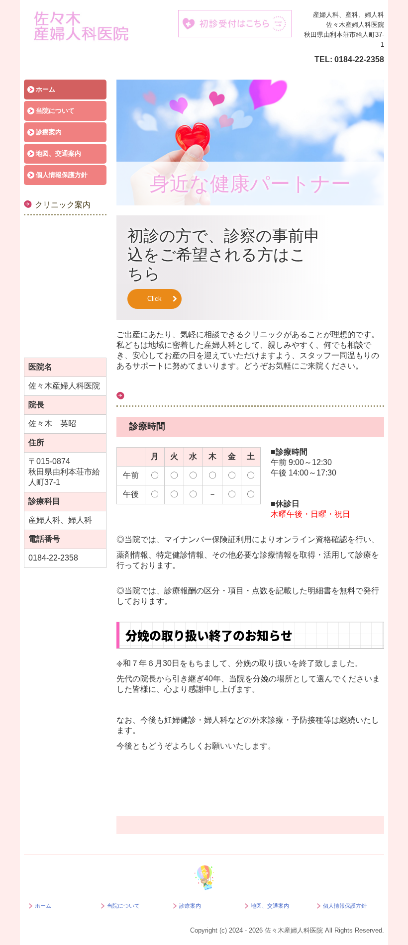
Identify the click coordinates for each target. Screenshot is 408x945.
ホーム (45, 89)
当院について (55, 110)
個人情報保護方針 (62, 175)
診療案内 (49, 132)
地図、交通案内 (58, 153)
